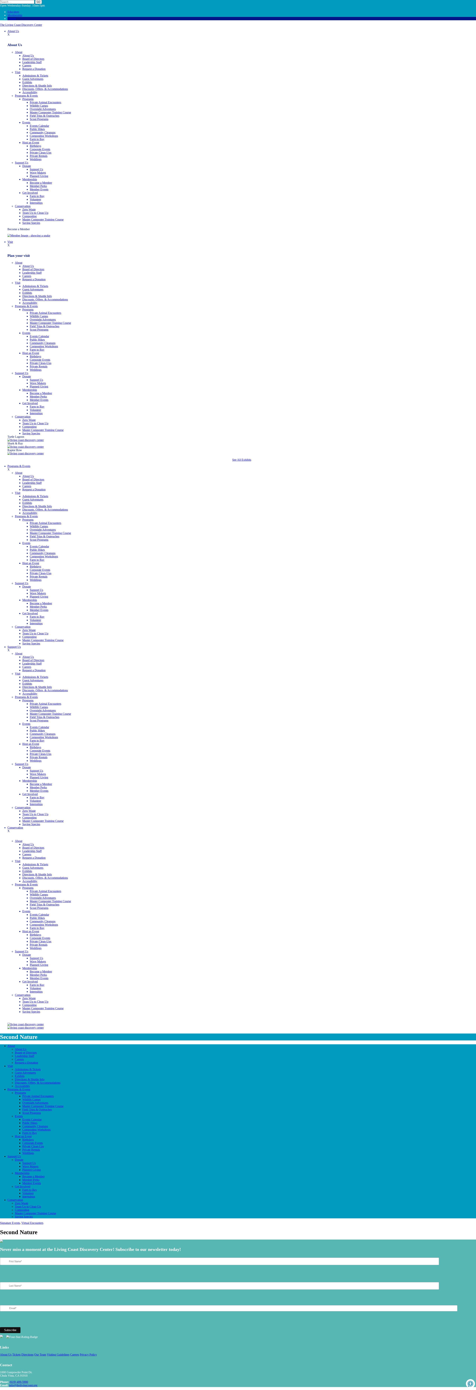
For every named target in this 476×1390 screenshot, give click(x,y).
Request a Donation (34, 68)
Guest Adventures (32, 79)
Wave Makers (38, 172)
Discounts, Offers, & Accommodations (45, 89)
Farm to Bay (37, 139)
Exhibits (27, 82)
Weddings (35, 159)
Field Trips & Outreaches (44, 115)
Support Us (21, 162)
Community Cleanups (42, 132)
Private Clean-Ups (40, 152)
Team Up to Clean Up (35, 212)
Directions (27, 1354)
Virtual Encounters (32, 1223)
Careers (26, 65)
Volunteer (35, 199)
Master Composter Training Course (50, 112)
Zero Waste (29, 209)
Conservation (22, 206)
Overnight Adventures (43, 109)
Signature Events (10, 1223)
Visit (17, 72)
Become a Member (41, 182)
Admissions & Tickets (35, 75)
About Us (13, 31)
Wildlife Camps (39, 105)
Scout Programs (39, 119)
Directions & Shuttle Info (37, 85)
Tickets (16, 1354)
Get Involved (30, 192)
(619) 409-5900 (19, 1381)
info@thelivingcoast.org (23, 1385)
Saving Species (31, 222)
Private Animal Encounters (45, 102)
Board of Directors (33, 58)
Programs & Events (26, 95)
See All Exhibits (241, 459)
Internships (36, 202)
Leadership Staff (32, 62)
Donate (11, 18)
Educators (13, 11)
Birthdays (35, 145)
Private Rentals (38, 156)
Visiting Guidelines (58, 1354)
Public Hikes (37, 129)
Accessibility (29, 92)
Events (26, 122)
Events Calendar (39, 125)
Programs (27, 99)
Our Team (40, 1354)
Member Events (39, 189)
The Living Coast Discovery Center (21, 24)
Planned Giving (39, 176)
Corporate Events (40, 149)
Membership (14, 15)
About (18, 52)
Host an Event (30, 142)
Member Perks (38, 186)
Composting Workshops (44, 135)
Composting (29, 216)
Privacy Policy (88, 1354)
